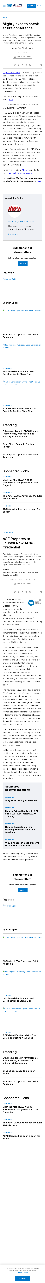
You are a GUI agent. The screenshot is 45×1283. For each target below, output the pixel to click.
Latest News (8, 533)
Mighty (25, 170)
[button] (4, 5)
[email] (30, 65)
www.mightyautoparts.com (19, 173)
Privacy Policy (23, 1272)
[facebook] (15, 65)
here (11, 99)
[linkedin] (18, 65)
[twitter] (22, 65)
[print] (41, 65)
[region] (22, 1274)
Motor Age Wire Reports (22, 48)
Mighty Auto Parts (11, 72)
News (5, 18)
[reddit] (26, 65)
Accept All (22, 1278)
